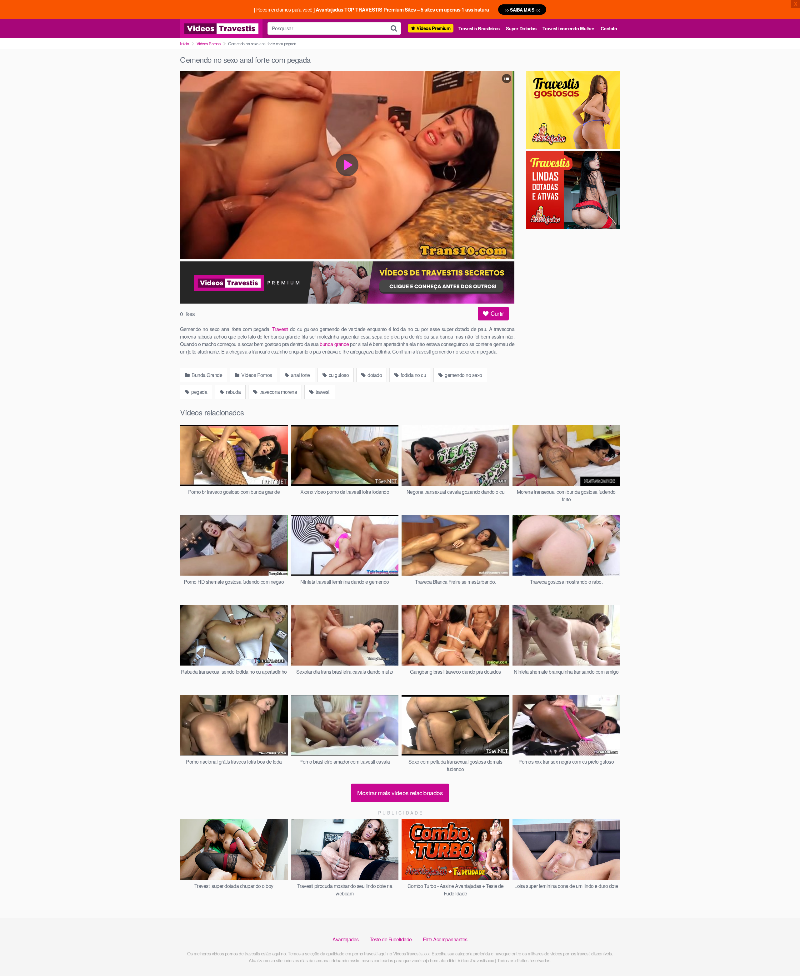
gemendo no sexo (463, 375)
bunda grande (334, 344)
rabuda (233, 391)
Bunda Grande (206, 375)
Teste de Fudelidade (391, 939)
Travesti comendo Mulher (568, 28)
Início (184, 44)
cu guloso (338, 375)
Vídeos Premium (433, 28)
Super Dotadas (521, 28)
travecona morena (277, 391)
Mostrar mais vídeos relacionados (400, 792)
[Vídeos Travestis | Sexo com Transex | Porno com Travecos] (221, 28)
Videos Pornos (209, 44)
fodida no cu (413, 375)
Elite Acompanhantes (445, 939)
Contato (609, 28)
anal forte (300, 375)
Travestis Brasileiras (479, 28)
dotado (374, 375)
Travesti (280, 329)
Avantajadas (345, 939)
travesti (323, 391)
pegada (199, 391)
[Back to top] (783, 956)
